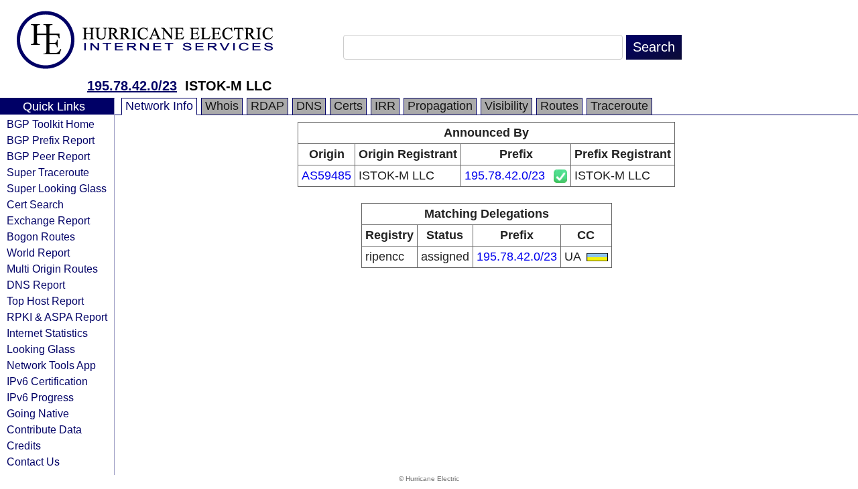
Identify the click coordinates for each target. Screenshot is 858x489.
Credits (24, 445)
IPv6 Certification (47, 381)
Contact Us (33, 462)
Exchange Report (48, 220)
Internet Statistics (47, 333)
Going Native (38, 413)
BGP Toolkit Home (51, 124)
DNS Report (36, 285)
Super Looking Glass (57, 188)
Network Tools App (51, 365)
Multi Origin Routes (52, 269)
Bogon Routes (41, 236)
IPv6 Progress (40, 397)
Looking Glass (41, 349)
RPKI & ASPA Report (57, 317)
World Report (38, 253)
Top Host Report (45, 301)
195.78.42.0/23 (132, 85)
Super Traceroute (48, 172)
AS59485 (326, 175)
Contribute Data (44, 429)
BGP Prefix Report (51, 140)
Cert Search (35, 204)
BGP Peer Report (48, 156)
